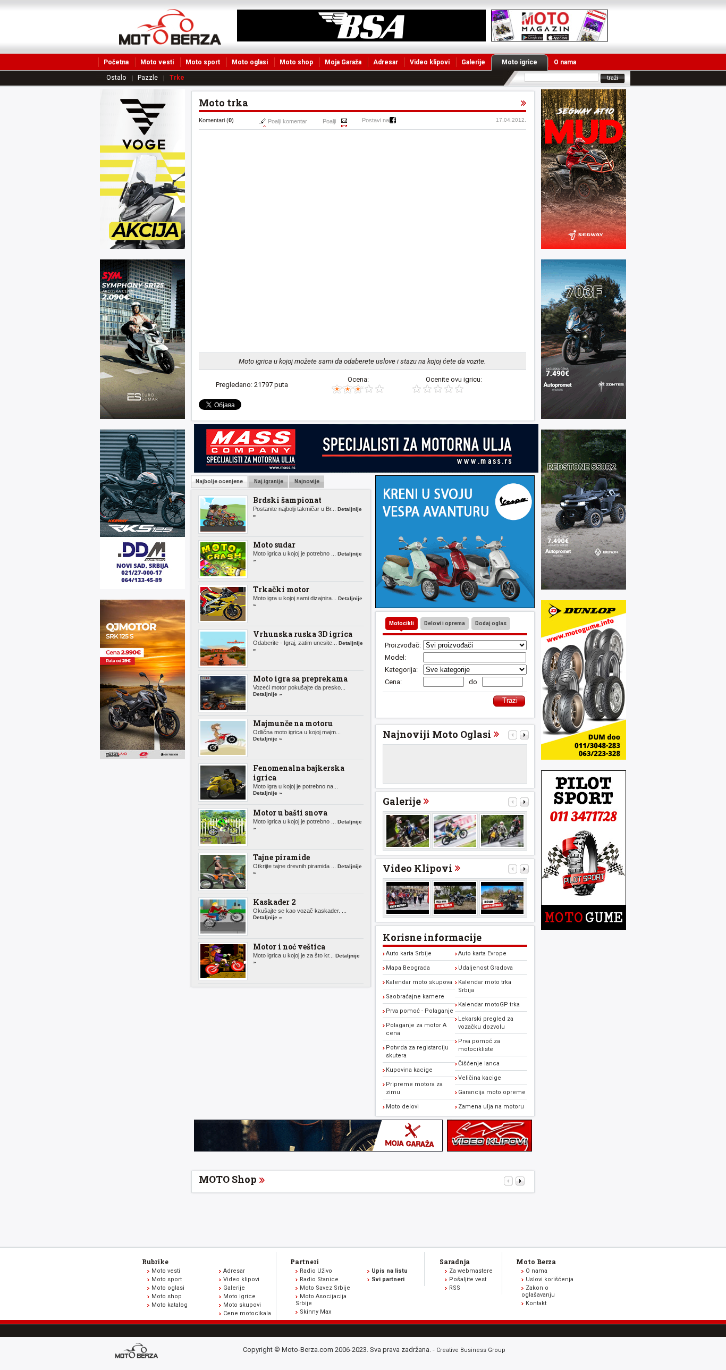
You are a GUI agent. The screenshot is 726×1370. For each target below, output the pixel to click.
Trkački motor (281, 589)
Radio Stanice (319, 1279)
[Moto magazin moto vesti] (361, 39)
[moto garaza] (318, 1149)
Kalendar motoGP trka (489, 1004)
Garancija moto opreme (492, 1092)
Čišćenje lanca (479, 1063)
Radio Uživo (316, 1270)
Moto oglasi (250, 62)
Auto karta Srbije (409, 953)
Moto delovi (402, 1106)
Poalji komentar (287, 121)
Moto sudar (274, 545)
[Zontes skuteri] (583, 417)
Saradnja (455, 1261)
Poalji (329, 121)
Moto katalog (169, 1304)
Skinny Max (315, 1311)
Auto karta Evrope (482, 953)
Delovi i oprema (444, 623)
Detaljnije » (267, 694)
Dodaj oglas (490, 623)
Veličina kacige (479, 1077)
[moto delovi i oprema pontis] (142, 587)
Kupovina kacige (409, 1069)
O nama (565, 62)
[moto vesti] (549, 39)
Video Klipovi (417, 868)
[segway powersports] (583, 246)
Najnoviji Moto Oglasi (437, 734)
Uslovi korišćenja (549, 1279)
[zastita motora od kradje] (455, 606)
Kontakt (536, 1303)
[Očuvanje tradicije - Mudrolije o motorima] (455, 897)
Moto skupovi (242, 1304)
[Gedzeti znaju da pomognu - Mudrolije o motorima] (502, 897)
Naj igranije (268, 481)
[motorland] (142, 757)
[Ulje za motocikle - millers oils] (366, 470)
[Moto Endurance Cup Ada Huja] (407, 830)
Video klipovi (430, 62)
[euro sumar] (142, 417)
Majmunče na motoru (293, 723)
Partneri (304, 1261)
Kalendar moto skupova (419, 982)
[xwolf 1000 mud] (142, 246)
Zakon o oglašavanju (538, 1291)
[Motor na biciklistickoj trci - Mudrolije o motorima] (407, 897)
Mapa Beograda (408, 967)
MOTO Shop (228, 1179)
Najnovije (306, 481)
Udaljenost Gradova (485, 967)
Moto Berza (536, 1261)
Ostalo (116, 77)
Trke (177, 77)
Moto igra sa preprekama (300, 679)
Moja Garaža (343, 62)
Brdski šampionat (287, 500)
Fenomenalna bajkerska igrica (298, 773)
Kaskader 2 (274, 902)
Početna (116, 62)
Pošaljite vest (467, 1279)
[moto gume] (583, 757)
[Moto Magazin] (170, 27)
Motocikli (401, 623)
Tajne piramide (281, 857)
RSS (454, 1287)
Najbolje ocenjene (219, 481)
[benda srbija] (583, 587)
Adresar (385, 62)
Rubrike (155, 1261)
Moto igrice (519, 62)
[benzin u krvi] (489, 1149)
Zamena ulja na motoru (491, 1106)
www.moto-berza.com (138, 1351)
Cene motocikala (247, 1313)
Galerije (473, 62)
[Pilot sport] (583, 927)
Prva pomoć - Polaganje (419, 1010)
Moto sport (202, 62)
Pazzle (148, 77)
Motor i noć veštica (289, 947)
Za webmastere (471, 1270)
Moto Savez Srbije (325, 1287)
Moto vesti (157, 62)
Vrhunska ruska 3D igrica (302, 634)
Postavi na (375, 120)
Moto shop (296, 62)
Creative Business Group (470, 1350)
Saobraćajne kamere (415, 996)
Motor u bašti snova (290, 813)
